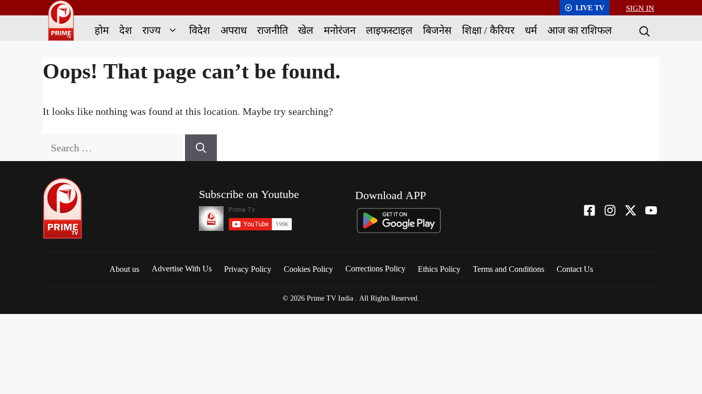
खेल (305, 30)
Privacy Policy (247, 268)
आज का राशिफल (579, 30)
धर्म (531, 30)
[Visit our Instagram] (610, 210)
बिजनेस (437, 30)
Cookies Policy (308, 268)
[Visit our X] (630, 210)
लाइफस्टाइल (389, 30)
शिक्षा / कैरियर (488, 30)
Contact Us (575, 268)
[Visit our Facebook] (589, 210)
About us (124, 268)
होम (102, 30)
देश (125, 30)
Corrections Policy (375, 268)
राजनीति (272, 30)
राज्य (151, 30)
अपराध (233, 30)
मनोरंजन (340, 30)
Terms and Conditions (508, 268)
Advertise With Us (182, 268)
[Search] (643, 30)
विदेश (199, 30)
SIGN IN (640, 8)
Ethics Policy (439, 268)
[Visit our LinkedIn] (651, 210)
